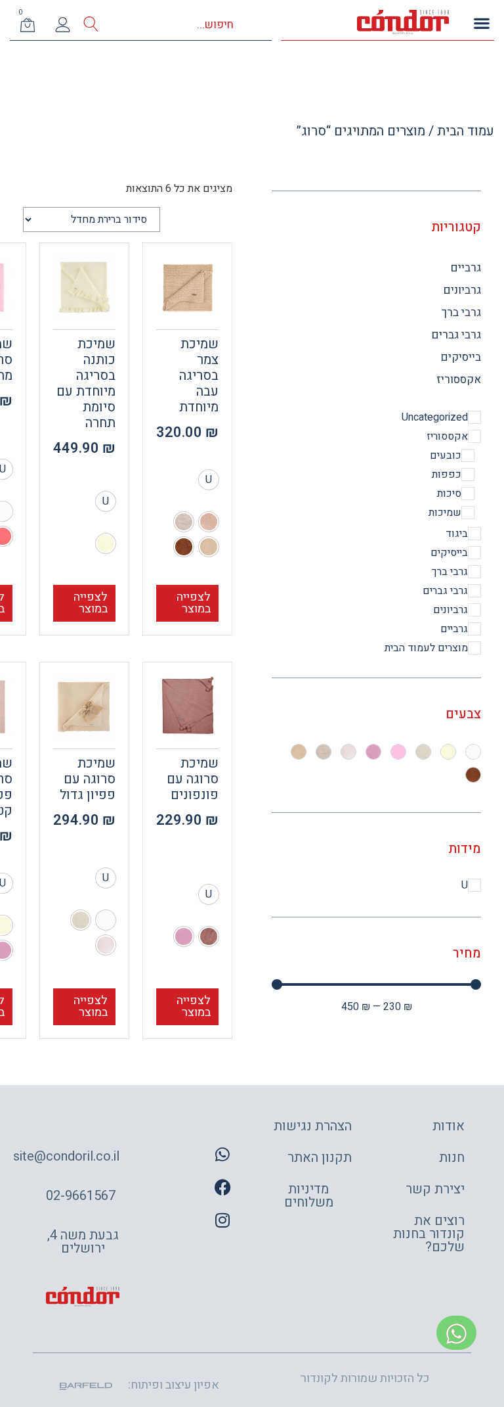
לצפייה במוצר (194, 603)
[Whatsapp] (222, 1154)
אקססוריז (458, 379)
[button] (481, 22)
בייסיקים (461, 357)
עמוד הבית (465, 131)
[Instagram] (222, 1219)
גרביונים (462, 290)
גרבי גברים (456, 335)
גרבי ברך (461, 312)
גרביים (466, 268)
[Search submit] (90, 25)
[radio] (209, 480)
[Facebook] (222, 1186)
